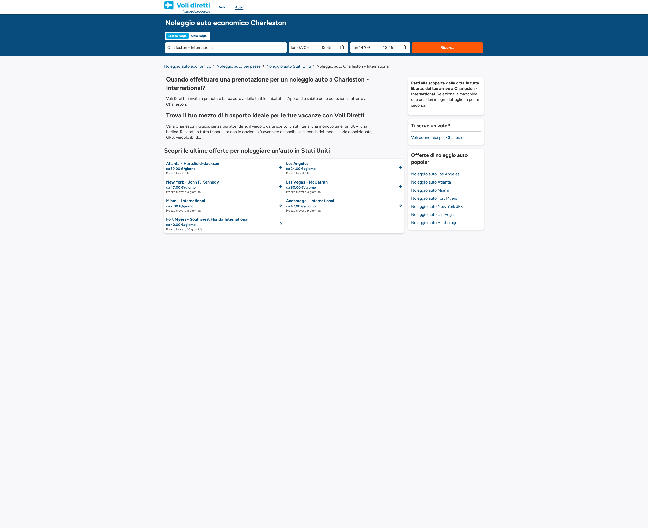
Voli (222, 7)
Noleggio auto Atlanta (431, 182)
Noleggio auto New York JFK (437, 206)
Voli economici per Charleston (438, 137)
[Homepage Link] (187, 5)
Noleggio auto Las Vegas (433, 214)
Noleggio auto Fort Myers (434, 198)
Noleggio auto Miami (430, 190)
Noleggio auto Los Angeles (435, 174)
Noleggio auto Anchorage (434, 222)
